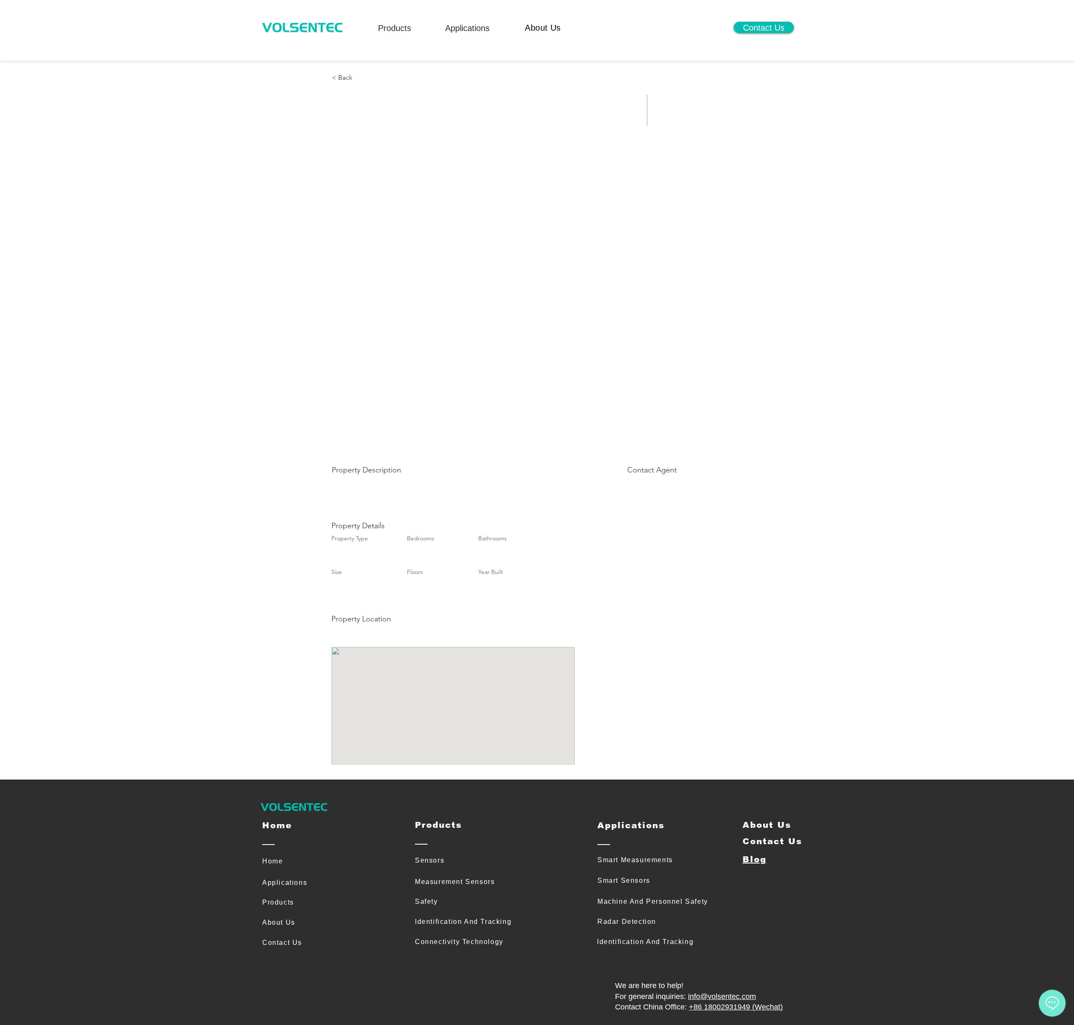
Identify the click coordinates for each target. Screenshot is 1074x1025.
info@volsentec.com (722, 996)
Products (394, 28)
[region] (392, 35)
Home (272, 861)
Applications (467, 28)
